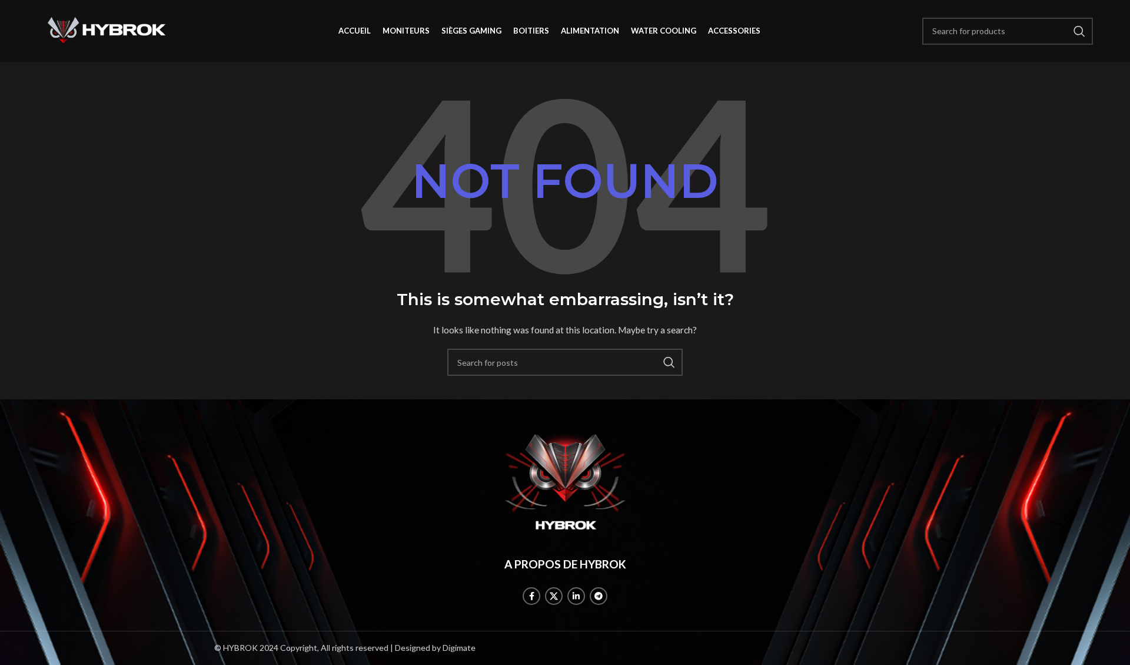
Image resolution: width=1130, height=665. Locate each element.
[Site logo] (107, 30)
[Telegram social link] (598, 596)
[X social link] (554, 596)
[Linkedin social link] (576, 596)
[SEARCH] (669, 362)
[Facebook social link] (531, 596)
